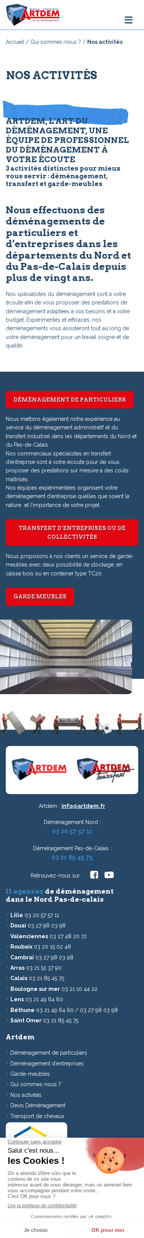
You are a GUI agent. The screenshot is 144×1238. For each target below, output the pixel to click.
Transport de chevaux (37, 1116)
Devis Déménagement (37, 1105)
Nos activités (25, 1095)
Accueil (15, 42)
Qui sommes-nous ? (55, 42)
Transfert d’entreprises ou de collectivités (72, 532)
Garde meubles (39, 596)
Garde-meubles (30, 1074)
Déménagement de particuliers (69, 400)
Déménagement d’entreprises (47, 1063)
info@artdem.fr (83, 806)
